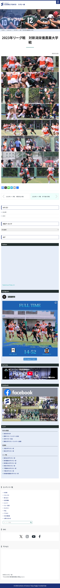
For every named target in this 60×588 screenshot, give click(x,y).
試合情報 (6, 500)
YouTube (33, 536)
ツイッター (23, 536)
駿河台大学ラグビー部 (9, 458)
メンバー (6, 503)
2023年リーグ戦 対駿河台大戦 (15, 196)
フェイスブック (38, 536)
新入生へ (6, 498)
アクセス (6, 513)
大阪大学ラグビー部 (9, 448)
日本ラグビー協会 (8, 439)
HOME (5, 492)
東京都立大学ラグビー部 (10, 463)
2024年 (4, 212)
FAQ (5, 510)
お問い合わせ (7, 518)
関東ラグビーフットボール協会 (11, 436)
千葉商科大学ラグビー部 (10, 468)
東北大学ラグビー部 (9, 451)
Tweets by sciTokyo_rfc (8, 285)
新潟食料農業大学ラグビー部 (11, 473)
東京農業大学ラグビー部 (10, 460)
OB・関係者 (7, 516)
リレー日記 (7, 505)
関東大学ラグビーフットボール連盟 (12, 441)
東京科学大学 (7, 433)
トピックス (6, 495)
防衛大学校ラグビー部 (9, 466)
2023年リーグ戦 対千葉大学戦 (41, 196)
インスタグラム (29, 536)
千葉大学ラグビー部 (9, 471)
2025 (3, 216)
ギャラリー (6, 508)
